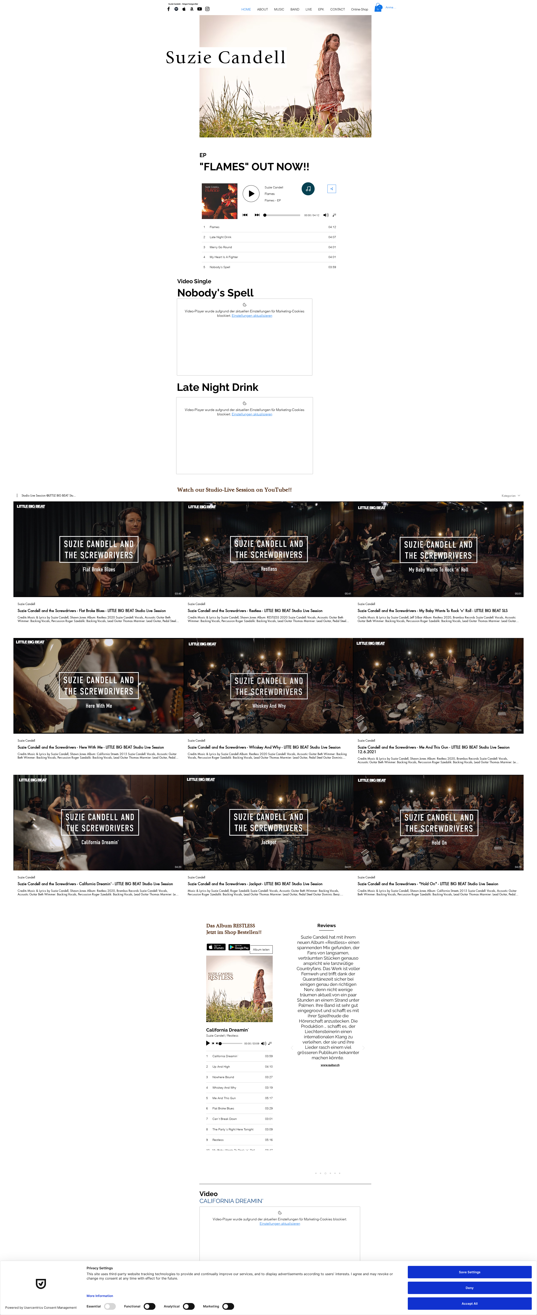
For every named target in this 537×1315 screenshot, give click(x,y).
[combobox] (511, 495)
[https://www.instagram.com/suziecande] (207, 9)
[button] (46, 495)
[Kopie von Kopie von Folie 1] (335, 1173)
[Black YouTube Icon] (199, 9)
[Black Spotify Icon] (176, 9)
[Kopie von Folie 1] (330, 1173)
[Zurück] (292, 1048)
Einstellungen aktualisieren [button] (252, 315)
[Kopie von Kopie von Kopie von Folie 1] (339, 1173)
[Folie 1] (316, 1173)
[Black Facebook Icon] (168, 9)
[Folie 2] (320, 1173)
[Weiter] (363, 1048)
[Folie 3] (325, 1173)
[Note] (308, 188)
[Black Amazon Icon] (192, 9)
